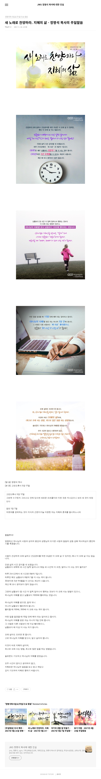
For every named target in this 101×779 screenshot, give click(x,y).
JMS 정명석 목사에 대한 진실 (50, 4)
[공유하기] (14, 689)
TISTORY (51, 774)
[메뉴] (6, 4)
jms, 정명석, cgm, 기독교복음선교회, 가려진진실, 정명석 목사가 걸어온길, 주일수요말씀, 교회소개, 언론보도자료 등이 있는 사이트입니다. (47, 751)
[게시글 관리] (17, 689)
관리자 (59, 774)
